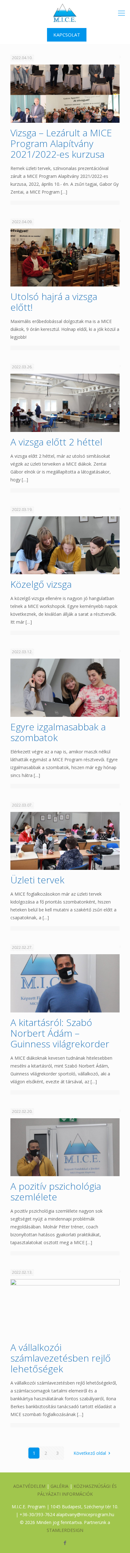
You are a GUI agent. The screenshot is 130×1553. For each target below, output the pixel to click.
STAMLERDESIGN (65, 1530)
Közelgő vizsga (41, 584)
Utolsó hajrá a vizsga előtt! (53, 302)
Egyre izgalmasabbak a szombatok (58, 732)
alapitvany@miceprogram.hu (85, 1514)
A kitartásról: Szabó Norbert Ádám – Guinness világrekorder (59, 1033)
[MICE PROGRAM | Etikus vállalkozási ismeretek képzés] (65, 12)
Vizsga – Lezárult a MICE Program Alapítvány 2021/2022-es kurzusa (61, 143)
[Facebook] (65, 1542)
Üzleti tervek (37, 879)
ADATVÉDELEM (29, 1486)
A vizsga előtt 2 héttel (56, 441)
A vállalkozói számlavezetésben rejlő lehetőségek (60, 1358)
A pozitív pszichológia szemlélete (55, 1191)
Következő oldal (90, 1453)
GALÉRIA (59, 1486)
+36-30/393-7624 (37, 1514)
